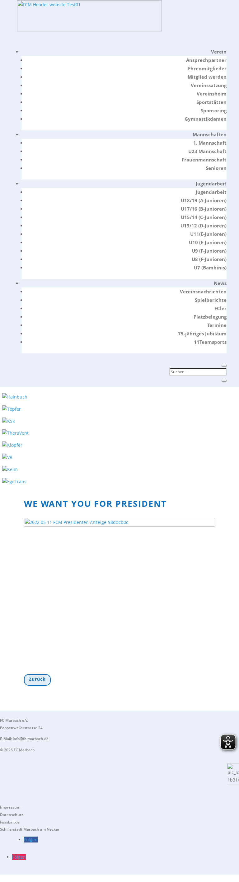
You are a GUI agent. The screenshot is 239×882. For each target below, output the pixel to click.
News (220, 283)
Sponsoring (214, 110)
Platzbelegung (210, 317)
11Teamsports (210, 342)
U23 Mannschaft (207, 151)
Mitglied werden (207, 77)
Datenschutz (11, 814)
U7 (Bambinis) (210, 267)
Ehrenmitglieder (207, 68)
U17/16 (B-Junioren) (204, 209)
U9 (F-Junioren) (209, 251)
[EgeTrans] (14, 481)
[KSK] (8, 421)
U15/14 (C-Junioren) (204, 217)
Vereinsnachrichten (203, 291)
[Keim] (10, 469)
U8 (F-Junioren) (209, 259)
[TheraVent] (15, 433)
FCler (220, 308)
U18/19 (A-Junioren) (204, 200)
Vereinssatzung (209, 85)
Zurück (37, 679)
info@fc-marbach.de (31, 738)
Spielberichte (211, 300)
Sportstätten (211, 102)
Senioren (216, 168)
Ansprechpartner (206, 60)
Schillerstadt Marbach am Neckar (29, 829)
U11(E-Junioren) (208, 234)
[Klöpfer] (12, 445)
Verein (219, 52)
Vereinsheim (212, 94)
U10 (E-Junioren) (208, 242)
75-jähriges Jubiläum (202, 333)
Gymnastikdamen (206, 119)
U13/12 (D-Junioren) (203, 225)
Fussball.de (10, 822)
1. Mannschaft (210, 143)
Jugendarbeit (211, 183)
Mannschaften (210, 134)
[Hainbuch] (14, 397)
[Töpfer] (11, 409)
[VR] (7, 457)
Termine (217, 325)
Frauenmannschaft (204, 159)
